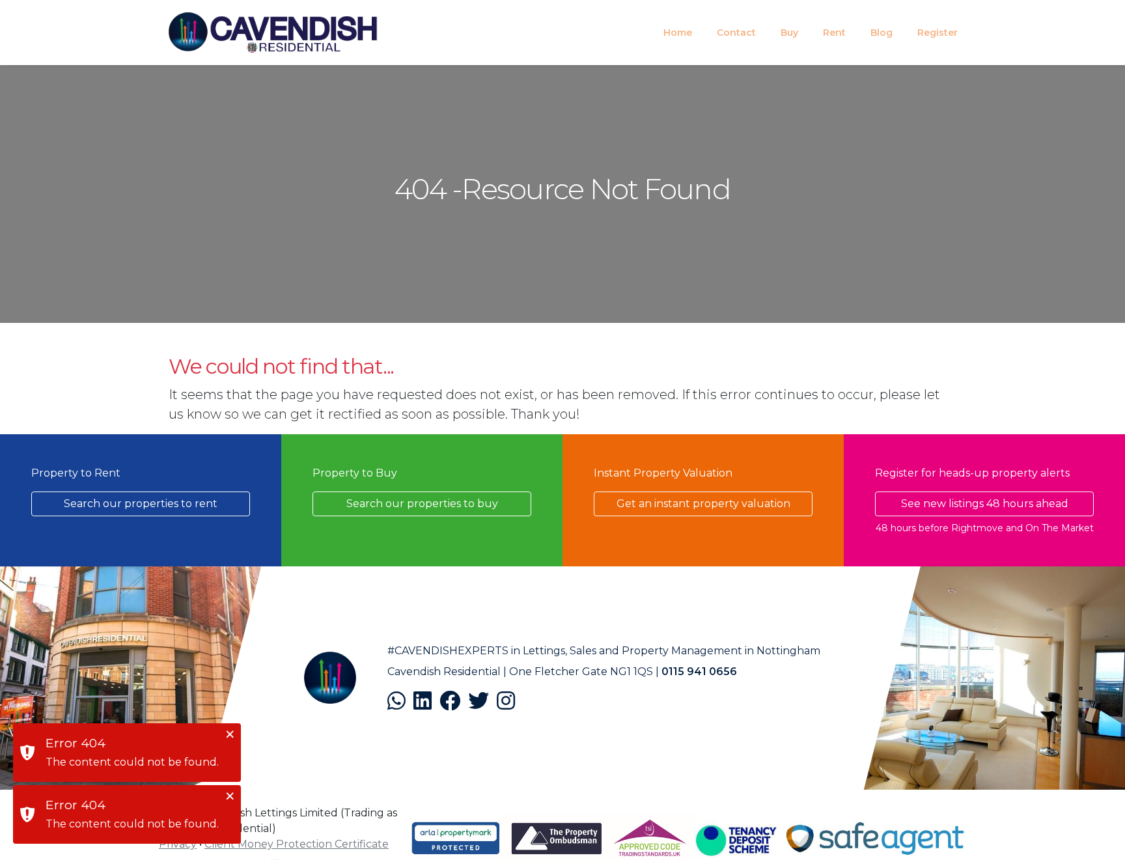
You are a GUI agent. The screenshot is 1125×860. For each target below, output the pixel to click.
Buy (789, 32)
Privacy (178, 844)
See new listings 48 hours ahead (984, 503)
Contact (736, 32)
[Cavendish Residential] (273, 32)
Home (677, 32)
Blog (881, 32)
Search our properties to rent (140, 503)
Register (937, 32)
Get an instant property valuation (703, 503)
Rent (834, 32)
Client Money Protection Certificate (296, 844)
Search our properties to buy (422, 503)
